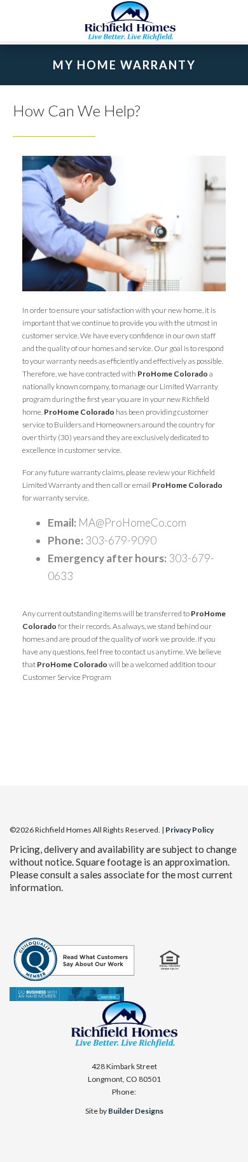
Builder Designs (135, 1111)
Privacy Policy (189, 829)
